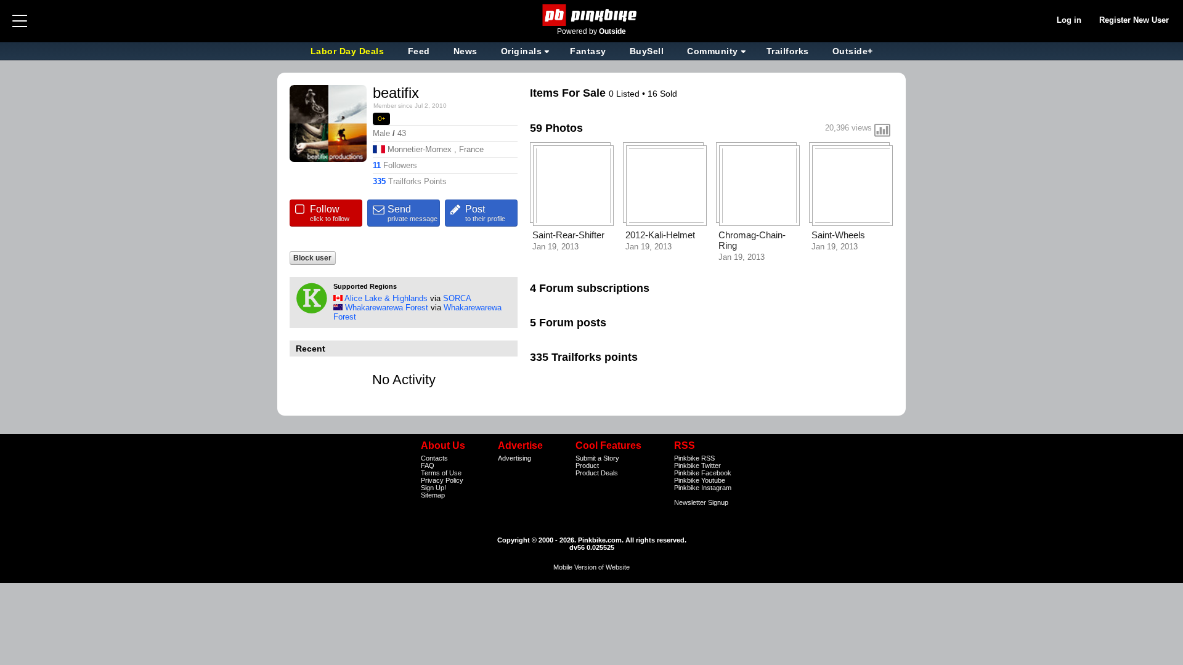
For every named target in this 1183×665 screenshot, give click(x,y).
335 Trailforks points (584, 357)
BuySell (647, 51)
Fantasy (588, 51)
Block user (312, 258)
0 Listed (625, 94)
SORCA (457, 298)
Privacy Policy (442, 480)
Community (712, 51)
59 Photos (556, 128)
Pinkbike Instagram (702, 487)
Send (412, 213)
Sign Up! (433, 487)
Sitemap (433, 495)
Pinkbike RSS (694, 458)
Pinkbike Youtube (699, 480)
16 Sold (662, 94)
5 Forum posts (568, 322)
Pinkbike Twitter (697, 465)
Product (587, 465)
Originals (521, 51)
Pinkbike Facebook (702, 473)
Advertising (514, 458)
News (465, 51)
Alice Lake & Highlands (386, 298)
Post (485, 213)
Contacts (434, 458)
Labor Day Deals (349, 51)
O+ (382, 119)
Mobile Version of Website (591, 567)
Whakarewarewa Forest (386, 307)
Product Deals (596, 473)
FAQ (427, 465)
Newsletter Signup (701, 502)
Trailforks (787, 51)
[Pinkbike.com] (592, 15)
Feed (419, 51)
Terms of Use (441, 473)
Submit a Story (597, 458)
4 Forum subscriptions (589, 288)
